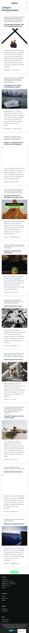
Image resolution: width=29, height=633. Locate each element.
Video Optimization (15, 139)
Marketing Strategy (19, 407)
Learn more (16, 630)
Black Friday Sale (8, 189)
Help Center (5, 611)
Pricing (3, 587)
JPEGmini (15, 17)
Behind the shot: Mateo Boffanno (14, 524)
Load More (14, 572)
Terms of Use (5, 621)
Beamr (3, 600)
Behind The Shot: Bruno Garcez (13, 359)
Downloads (4, 609)
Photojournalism (8, 20)
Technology (5, 598)
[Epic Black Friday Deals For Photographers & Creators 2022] (14, 209)
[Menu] (26, 3)
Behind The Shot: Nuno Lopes (13, 306)
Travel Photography (9, 411)
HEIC (5, 407)
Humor (10, 77)
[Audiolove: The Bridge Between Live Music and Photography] (14, 156)
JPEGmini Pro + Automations (9, 583)
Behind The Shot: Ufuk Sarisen (13, 472)
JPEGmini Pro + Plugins (8, 581)
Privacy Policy (5, 619)
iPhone (5, 353)
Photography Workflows (15, 18)
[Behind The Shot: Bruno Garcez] (14, 371)
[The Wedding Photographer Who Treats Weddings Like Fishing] (14, 38)
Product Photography (9, 246)
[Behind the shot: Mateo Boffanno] (14, 536)
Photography (7, 138)
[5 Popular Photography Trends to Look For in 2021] (14, 429)
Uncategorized (7, 21)
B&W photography (8, 17)
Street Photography (9, 82)
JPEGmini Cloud (6, 585)
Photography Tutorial (16, 355)
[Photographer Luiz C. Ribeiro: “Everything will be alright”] (14, 99)
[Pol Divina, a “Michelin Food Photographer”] (14, 264)
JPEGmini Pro (5, 580)
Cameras (6, 77)
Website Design (7, 247)
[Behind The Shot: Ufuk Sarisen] (14, 484)
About (3, 596)
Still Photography (17, 20)
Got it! (11, 630)
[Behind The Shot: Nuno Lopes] (14, 318)
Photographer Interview (14, 136)
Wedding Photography (17, 21)
